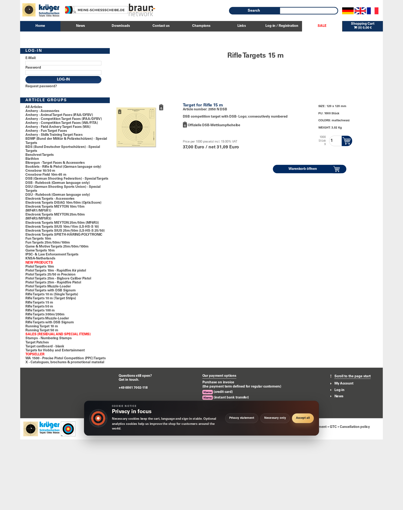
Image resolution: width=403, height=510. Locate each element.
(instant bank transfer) (231, 397)
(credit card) (223, 392)
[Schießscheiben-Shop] (142, 9)
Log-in (339, 390)
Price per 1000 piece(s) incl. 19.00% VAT (210, 141)
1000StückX (322, 141)
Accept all (303, 418)
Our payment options (219, 375)
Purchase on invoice (218, 382)
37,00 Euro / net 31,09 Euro (211, 147)
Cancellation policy (355, 427)
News (339, 396)
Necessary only (275, 418)
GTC (333, 427)
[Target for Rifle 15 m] (136, 126)
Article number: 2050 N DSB (205, 109)
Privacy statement (241, 418)
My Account (344, 383)
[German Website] (348, 10)
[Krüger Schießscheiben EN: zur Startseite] (48, 428)
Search (254, 11)
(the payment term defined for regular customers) (241, 386)
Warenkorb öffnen (302, 169)
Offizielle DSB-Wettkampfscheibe (214, 125)
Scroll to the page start (352, 376)
